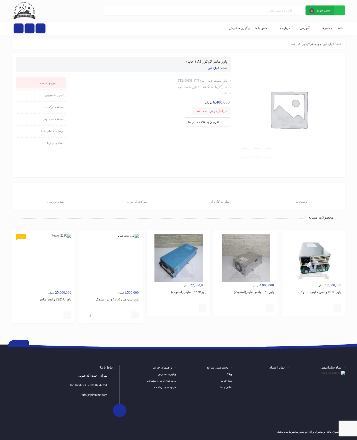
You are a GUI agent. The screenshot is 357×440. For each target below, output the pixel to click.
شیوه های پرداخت (165, 387)
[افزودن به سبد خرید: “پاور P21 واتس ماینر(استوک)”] (270, 308)
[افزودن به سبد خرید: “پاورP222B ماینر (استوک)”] (202, 308)
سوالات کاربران (137, 201)
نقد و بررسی (55, 201)
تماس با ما (226, 387)
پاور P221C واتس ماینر (55, 299)
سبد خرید (226, 380)
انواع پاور (328, 43)
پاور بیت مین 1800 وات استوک (117, 299)
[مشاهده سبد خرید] (339, 11)
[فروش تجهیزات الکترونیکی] (24, 11)
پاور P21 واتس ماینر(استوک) (254, 292)
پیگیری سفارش (167, 374)
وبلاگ (229, 374)
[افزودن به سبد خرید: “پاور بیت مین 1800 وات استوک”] (135, 315)
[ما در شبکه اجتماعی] (19, 28)
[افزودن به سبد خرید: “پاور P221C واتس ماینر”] (67, 315)
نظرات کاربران (219, 201)
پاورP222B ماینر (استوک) (188, 292)
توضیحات (302, 201)
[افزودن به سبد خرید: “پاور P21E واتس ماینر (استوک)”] (337, 308)
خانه (338, 43)
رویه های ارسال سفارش (161, 380)
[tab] (301, 196)
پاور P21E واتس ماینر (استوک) (319, 292)
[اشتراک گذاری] (256, 153)
